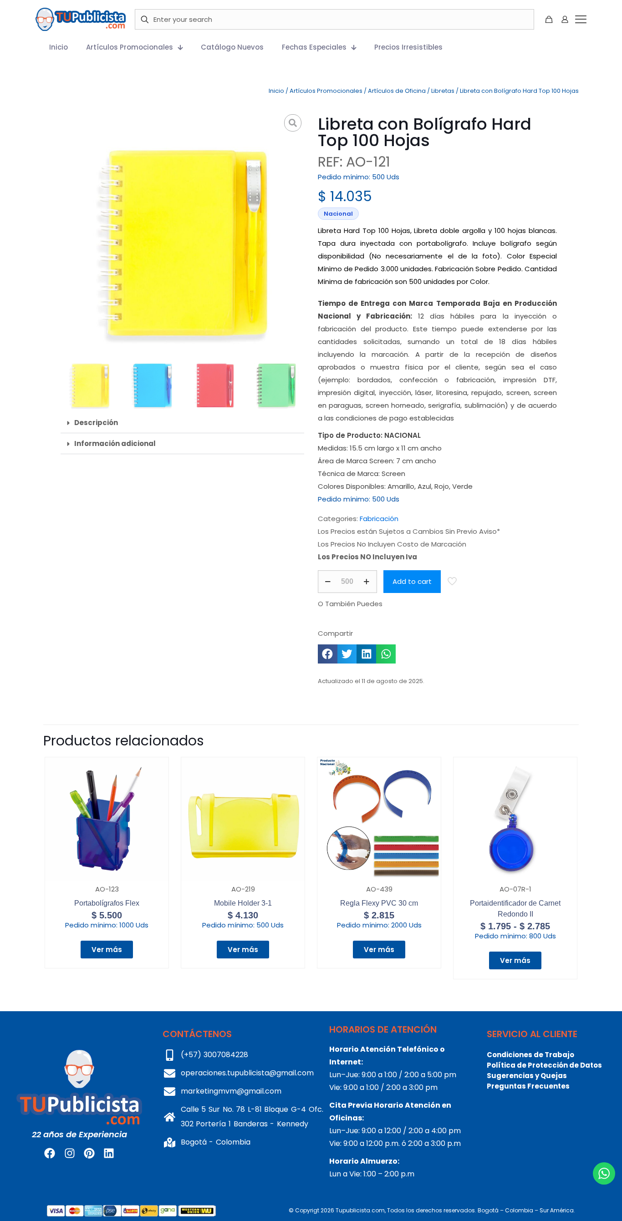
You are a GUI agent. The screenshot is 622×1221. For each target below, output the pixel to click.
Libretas (442, 91)
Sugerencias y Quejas (527, 1075)
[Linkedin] (108, 1153)
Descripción (96, 422)
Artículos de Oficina (397, 91)
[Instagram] (69, 1153)
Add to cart (412, 581)
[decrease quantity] (328, 582)
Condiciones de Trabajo (530, 1054)
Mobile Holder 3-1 (243, 903)
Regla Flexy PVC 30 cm (379, 903)
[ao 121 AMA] (182, 233)
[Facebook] (49, 1153)
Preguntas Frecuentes (528, 1086)
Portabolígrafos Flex (106, 903)
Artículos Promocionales (326, 91)
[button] (182, 422)
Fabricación (379, 518)
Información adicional (115, 443)
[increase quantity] (367, 582)
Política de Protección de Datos (544, 1065)
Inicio (276, 91)
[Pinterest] (89, 1153)
